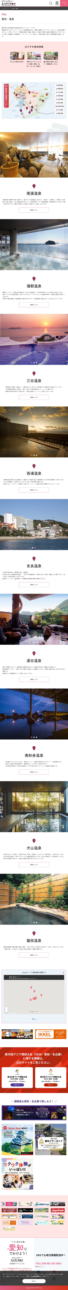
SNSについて (40, 1266)
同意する (34, 1281)
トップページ (5, 8)
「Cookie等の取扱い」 (35, 1276)
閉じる (34, 1019)
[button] (31, 267)
